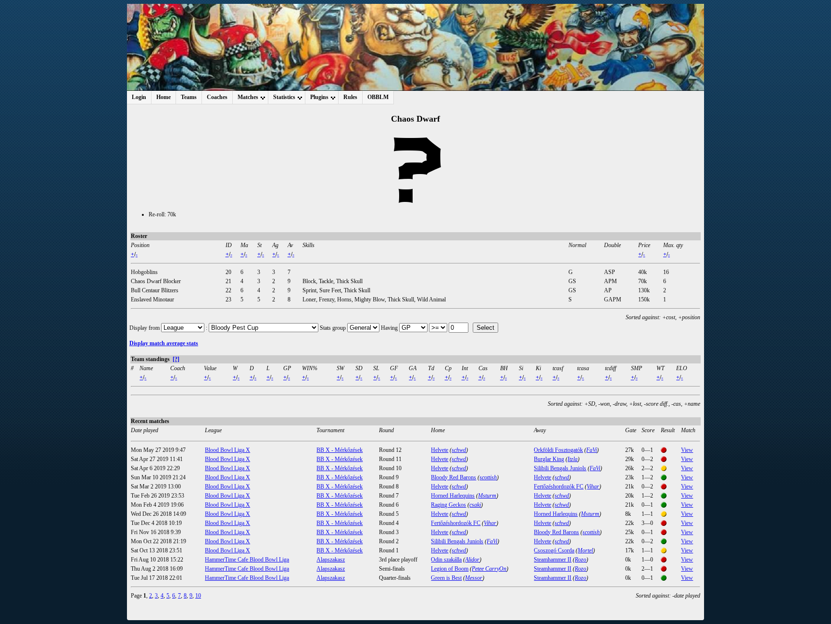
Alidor (472, 559)
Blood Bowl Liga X (227, 450)
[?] (176, 359)
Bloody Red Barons (453, 477)
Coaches (217, 97)
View (687, 450)
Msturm (487, 495)
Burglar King (549, 459)
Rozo (580, 559)
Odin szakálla (446, 559)
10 (198, 595)
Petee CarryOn (489, 568)
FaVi (591, 450)
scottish (488, 477)
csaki (475, 504)
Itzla (572, 459)
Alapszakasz (330, 559)
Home (163, 97)
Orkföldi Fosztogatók (558, 450)
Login (139, 97)
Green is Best (446, 577)
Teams (189, 97)
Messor (473, 577)
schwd (459, 450)
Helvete (439, 450)
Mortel (585, 550)
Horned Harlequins (453, 495)
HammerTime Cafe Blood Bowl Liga (247, 559)
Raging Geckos (448, 504)
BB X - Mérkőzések (339, 450)
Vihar (593, 486)
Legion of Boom (449, 568)
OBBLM (378, 97)
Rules (350, 97)
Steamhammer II (552, 559)
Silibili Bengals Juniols (560, 468)
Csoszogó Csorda (554, 550)
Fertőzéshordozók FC (558, 486)
